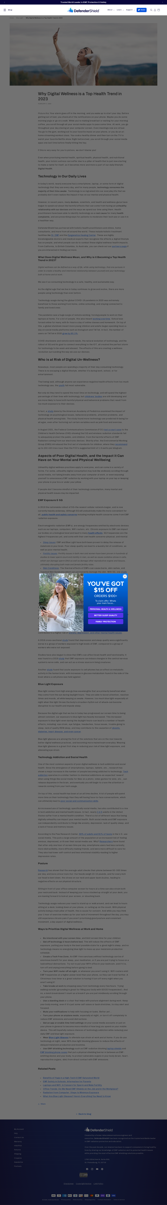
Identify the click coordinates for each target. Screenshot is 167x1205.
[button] (7, 10)
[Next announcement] (162, 2)
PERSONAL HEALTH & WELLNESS (105, 609)
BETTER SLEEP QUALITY (105, 615)
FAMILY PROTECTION (106, 621)
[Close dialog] (125, 576)
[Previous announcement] (4, 2)
